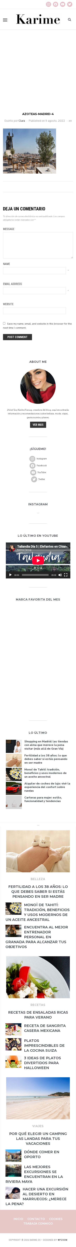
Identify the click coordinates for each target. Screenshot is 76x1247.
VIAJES (38, 1126)
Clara (22, 121)
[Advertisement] (38, 72)
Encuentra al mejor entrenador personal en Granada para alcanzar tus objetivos (36, 937)
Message (8, 229)
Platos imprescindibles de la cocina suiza (44, 1046)
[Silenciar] (60, 575)
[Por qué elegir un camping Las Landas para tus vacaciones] (38, 1079)
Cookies (56, 1219)
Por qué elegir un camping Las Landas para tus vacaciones (38, 1139)
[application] (38, 560)
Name (6, 264)
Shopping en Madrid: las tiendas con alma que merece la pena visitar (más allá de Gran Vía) (46, 745)
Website (8, 304)
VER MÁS (38, 424)
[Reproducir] (10, 575)
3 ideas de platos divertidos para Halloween (42, 1063)
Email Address (12, 284)
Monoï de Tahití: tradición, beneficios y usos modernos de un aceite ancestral (45, 773)
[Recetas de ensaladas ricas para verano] (38, 958)
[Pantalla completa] (66, 575)
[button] (5, 20)
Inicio (18, 1219)
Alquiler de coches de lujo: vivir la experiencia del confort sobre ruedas (47, 787)
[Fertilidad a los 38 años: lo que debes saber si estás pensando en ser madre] (38, 832)
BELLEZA (38, 879)
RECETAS (38, 1005)
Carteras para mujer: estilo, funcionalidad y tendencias (43, 799)
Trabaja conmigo (38, 1223)
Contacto (36, 1219)
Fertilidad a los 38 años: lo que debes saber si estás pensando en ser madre (45, 759)
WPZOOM (62, 1240)
